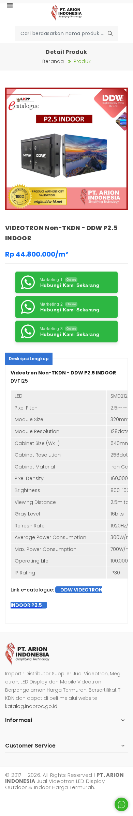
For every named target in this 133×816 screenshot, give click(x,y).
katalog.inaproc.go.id (31, 706)
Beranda (53, 61)
